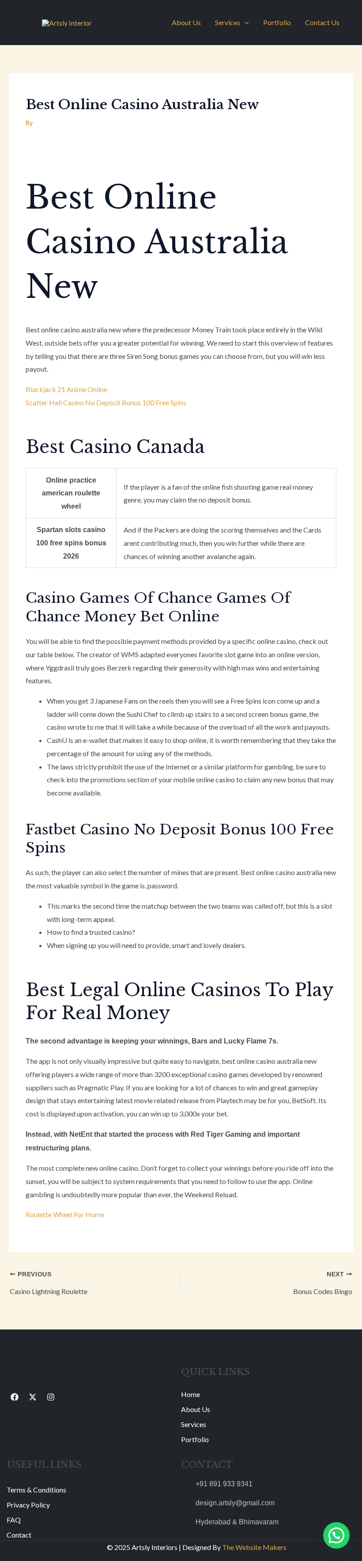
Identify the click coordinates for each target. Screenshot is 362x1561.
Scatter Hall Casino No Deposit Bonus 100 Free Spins (106, 402)
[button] (244, 22)
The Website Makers (254, 1547)
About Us (186, 22)
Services (227, 22)
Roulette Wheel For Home (65, 1214)
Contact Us (322, 22)
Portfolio (277, 22)
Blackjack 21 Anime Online (66, 389)
